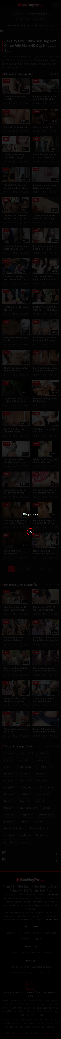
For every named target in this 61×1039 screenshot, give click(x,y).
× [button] (30, 531)
